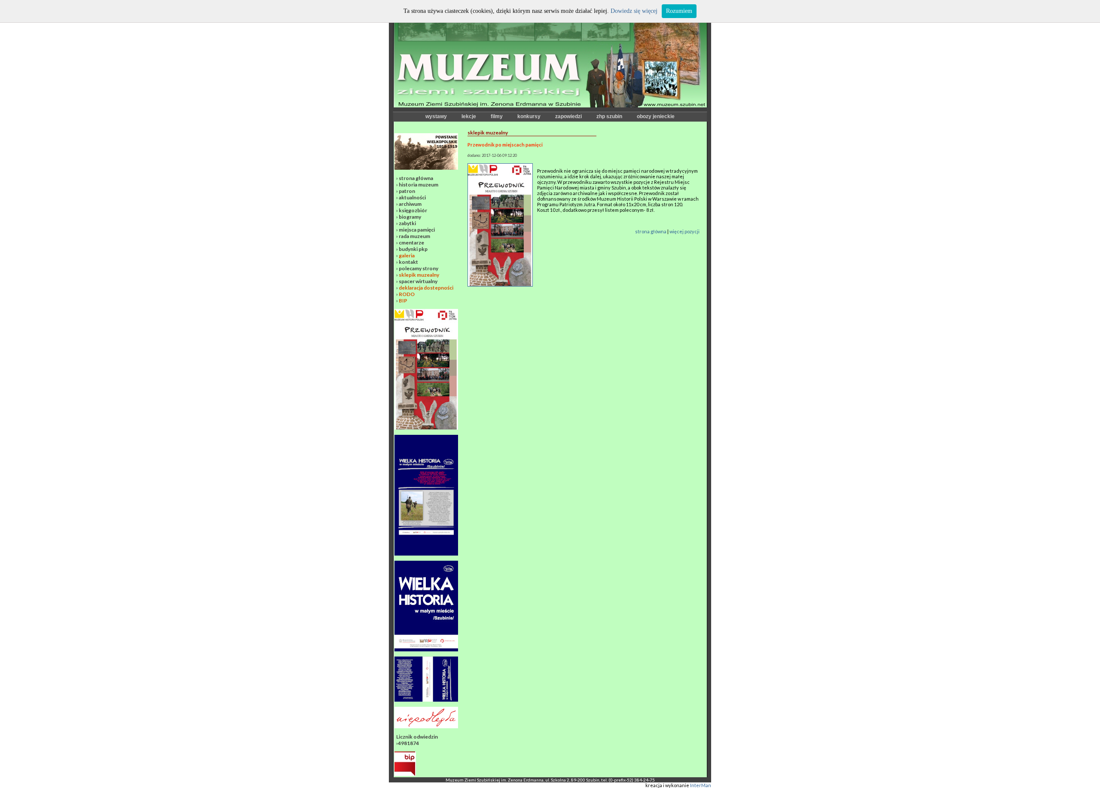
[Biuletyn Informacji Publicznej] (405, 774)
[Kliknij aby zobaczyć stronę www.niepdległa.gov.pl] (426, 726)
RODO (407, 294)
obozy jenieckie (656, 116)
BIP (403, 300)
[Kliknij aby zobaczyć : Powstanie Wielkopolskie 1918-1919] (426, 168)
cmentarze (411, 242)
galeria (407, 255)
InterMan (700, 785)
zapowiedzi (568, 116)
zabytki (407, 223)
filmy (497, 116)
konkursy (529, 116)
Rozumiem (679, 11)
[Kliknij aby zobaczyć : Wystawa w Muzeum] (426, 553)
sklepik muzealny (419, 275)
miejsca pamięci (417, 229)
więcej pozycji (684, 231)
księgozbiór (413, 210)
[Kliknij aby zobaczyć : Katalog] (426, 699)
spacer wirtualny (418, 281)
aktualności (412, 197)
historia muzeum (418, 184)
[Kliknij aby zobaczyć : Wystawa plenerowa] (426, 649)
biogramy (410, 217)
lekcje (468, 116)
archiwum (410, 204)
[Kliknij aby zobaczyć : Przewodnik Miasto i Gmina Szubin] (426, 428)
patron (407, 191)
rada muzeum (414, 236)
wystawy (436, 116)
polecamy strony (418, 268)
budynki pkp (413, 249)
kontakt (408, 262)
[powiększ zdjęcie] (500, 284)
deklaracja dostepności (426, 287)
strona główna (416, 178)
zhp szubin (609, 116)
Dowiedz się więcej (634, 11)
